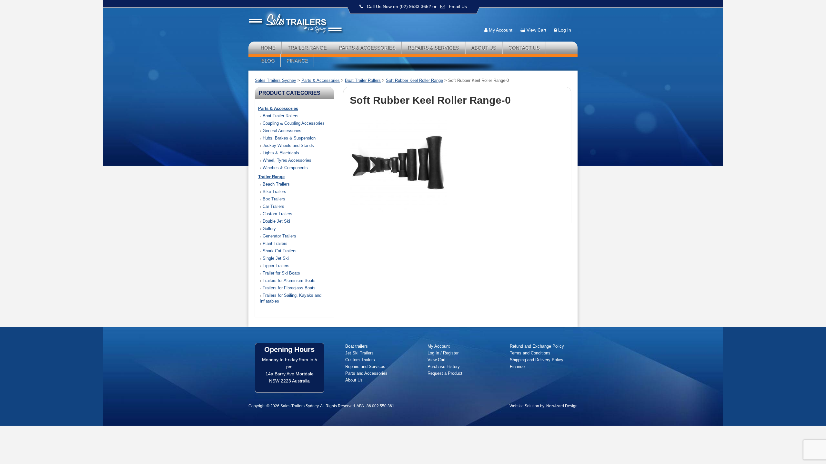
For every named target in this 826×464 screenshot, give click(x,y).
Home (268, 48)
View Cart (536, 30)
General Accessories (281, 130)
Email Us (458, 6)
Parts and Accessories (366, 373)
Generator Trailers (278, 236)
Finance (297, 60)
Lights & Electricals (280, 152)
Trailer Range (307, 48)
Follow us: (559, 18)
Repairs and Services (365, 366)
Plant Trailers (274, 243)
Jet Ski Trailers (359, 353)
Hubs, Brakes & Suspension (288, 138)
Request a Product (445, 373)
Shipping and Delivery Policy (536, 359)
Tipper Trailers (275, 265)
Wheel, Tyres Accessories (286, 160)
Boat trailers (356, 346)
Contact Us (524, 48)
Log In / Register (443, 353)
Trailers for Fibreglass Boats (288, 287)
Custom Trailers (276, 213)
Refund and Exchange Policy (537, 346)
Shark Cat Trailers (279, 250)
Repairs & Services (433, 48)
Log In (564, 30)
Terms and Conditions (530, 353)
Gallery (268, 228)
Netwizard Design (562, 406)
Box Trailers (273, 199)
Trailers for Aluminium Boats (288, 280)
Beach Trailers (275, 184)
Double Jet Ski (275, 221)
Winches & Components (284, 167)
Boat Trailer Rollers (279, 115)
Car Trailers (272, 206)
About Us (483, 48)
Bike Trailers (273, 191)
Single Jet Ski (275, 258)
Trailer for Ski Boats (280, 273)
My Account (500, 30)
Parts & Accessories (367, 48)
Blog (268, 60)
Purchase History (444, 366)
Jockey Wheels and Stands (287, 145)
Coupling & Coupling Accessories (293, 123)
